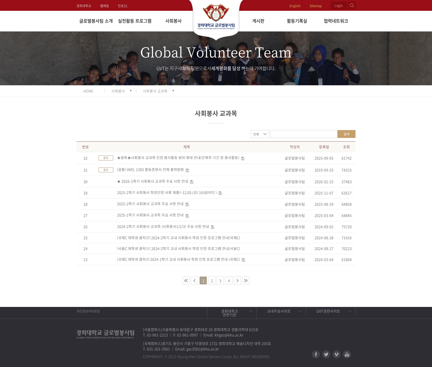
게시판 (258, 21)
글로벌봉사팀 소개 (96, 21)
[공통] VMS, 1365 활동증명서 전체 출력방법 (150, 169)
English (295, 5)
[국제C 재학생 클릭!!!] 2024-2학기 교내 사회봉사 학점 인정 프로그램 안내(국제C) (178, 237)
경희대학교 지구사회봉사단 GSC (216, 20)
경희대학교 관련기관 (229, 312)
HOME (88, 91)
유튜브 (347, 354)
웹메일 (104, 5)
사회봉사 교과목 (155, 91)
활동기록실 (297, 21)
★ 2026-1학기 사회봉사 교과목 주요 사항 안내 (152, 181)
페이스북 (316, 354)
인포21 (122, 5)
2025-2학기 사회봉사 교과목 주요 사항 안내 (150, 203)
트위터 (326, 354)
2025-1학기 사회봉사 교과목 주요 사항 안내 (150, 215)
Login (339, 5)
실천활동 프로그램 (134, 21)
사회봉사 (173, 21)
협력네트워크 (336, 21)
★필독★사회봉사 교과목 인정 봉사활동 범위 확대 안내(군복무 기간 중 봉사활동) (178, 157)
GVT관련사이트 (328, 311)
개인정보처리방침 (88, 311)
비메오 (337, 354)
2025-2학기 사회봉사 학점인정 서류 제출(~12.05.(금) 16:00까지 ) (167, 192)
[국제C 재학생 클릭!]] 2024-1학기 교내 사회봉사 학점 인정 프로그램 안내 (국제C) (178, 259)
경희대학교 (83, 5)
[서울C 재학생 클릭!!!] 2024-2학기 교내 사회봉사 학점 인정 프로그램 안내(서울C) (178, 248)
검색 (346, 134)
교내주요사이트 (279, 311)
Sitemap (316, 5)
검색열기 (352, 5)
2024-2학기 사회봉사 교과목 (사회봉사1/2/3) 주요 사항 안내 (163, 226)
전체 (256, 134)
